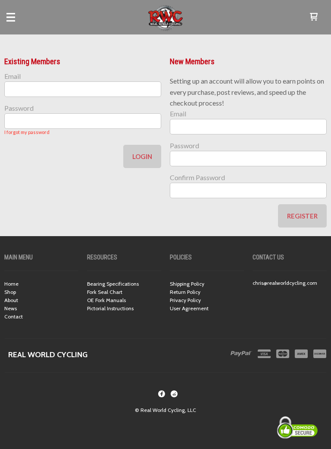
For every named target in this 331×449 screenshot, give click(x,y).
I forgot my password (27, 132)
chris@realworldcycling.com (285, 283)
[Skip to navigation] (19, 17)
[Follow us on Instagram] (174, 393)
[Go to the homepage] (165, 17)
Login (142, 156)
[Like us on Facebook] (161, 393)
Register (302, 216)
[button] (314, 17)
